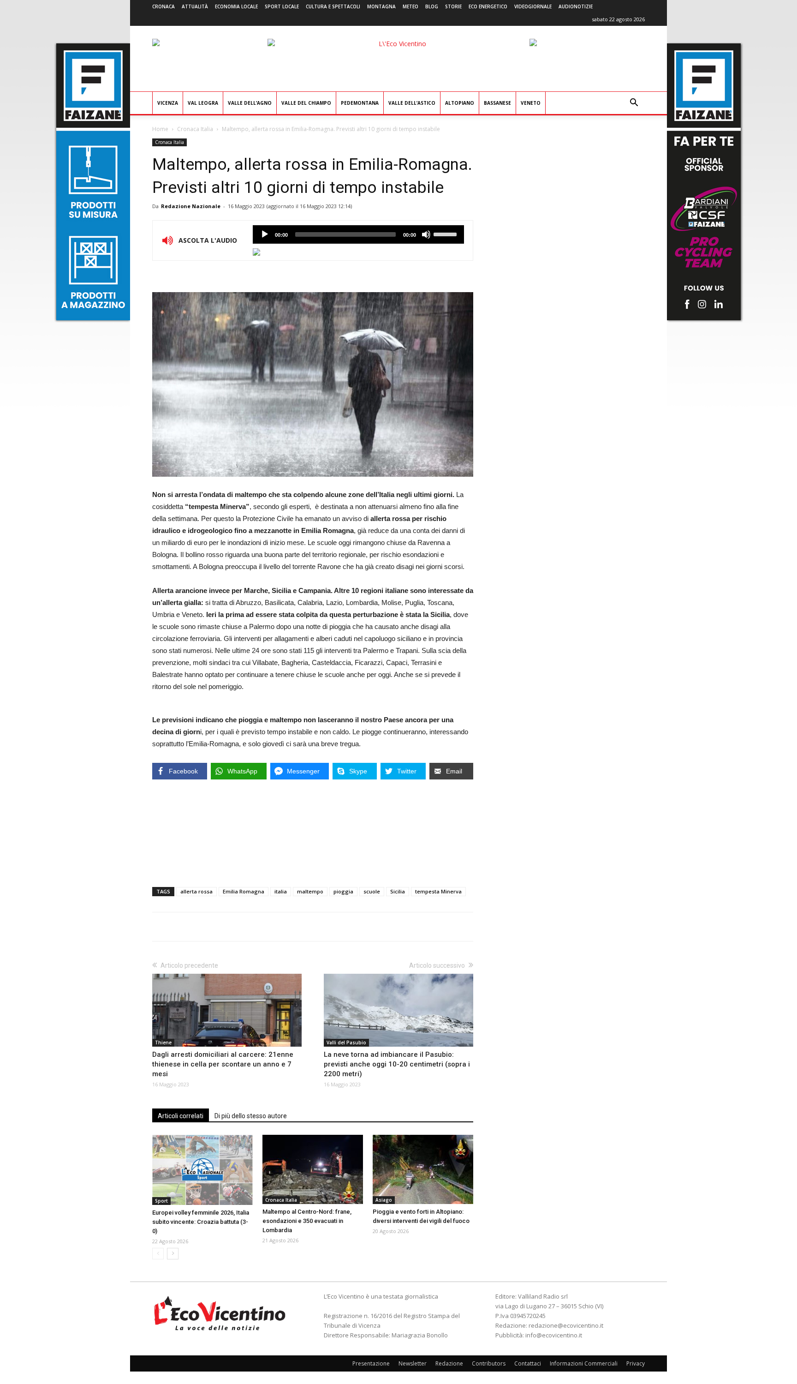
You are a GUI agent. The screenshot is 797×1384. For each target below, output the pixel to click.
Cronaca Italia (195, 129)
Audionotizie (576, 6)
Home (160, 129)
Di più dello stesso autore (250, 1116)
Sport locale (282, 6)
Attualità (195, 6)
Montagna (381, 6)
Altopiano (459, 103)
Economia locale (236, 6)
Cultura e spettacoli (333, 6)
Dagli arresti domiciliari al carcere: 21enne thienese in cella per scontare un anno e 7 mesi (222, 1064)
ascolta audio (264, 234)
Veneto (531, 103)
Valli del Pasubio (346, 1042)
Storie (453, 6)
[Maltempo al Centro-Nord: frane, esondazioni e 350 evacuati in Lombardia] (312, 1169)
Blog (431, 6)
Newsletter (412, 1363)
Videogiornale (533, 6)
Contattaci (527, 1363)
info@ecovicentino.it (553, 1335)
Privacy (635, 1363)
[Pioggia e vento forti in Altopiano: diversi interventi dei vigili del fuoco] (423, 1169)
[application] (358, 234)
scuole (371, 891)
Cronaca (163, 6)
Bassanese (497, 103)
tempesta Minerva (438, 891)
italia (280, 891)
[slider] (446, 233)
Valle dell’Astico (411, 103)
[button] (634, 103)
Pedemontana (360, 103)
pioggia (343, 891)
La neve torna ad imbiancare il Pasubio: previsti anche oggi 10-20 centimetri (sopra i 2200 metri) (397, 1064)
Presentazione (371, 1363)
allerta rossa (196, 891)
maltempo (310, 891)
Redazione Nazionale (190, 206)
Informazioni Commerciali (584, 1363)
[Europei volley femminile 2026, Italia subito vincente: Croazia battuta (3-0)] (202, 1169)
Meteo (410, 6)
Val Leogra (203, 103)
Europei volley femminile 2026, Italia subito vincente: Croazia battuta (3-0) (200, 1221)
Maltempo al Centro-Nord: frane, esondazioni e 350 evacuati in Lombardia (306, 1221)
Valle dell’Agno (250, 103)
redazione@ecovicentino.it (566, 1325)
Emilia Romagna (243, 891)
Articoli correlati (180, 1116)
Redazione (449, 1363)
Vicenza (167, 103)
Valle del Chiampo (306, 103)
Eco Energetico (488, 6)
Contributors (489, 1363)
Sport (161, 1201)
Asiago (383, 1200)
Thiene (163, 1042)
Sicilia (397, 891)
